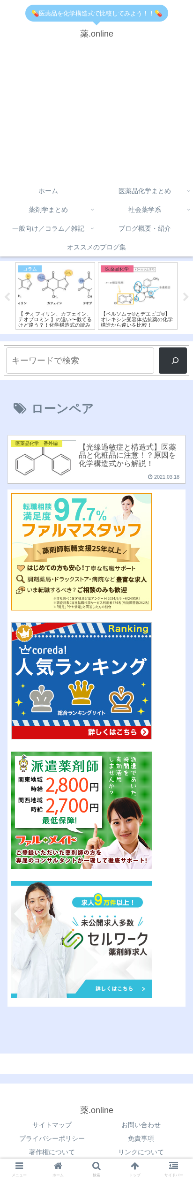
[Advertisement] (96, 114)
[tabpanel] (74, 296)
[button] (173, 823)
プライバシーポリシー (52, 1138)
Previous (7, 297)
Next (186, 297)
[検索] (173, 360)
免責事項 (141, 1138)
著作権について (52, 1152)
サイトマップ (52, 1125)
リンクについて (141, 1152)
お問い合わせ (141, 1125)
